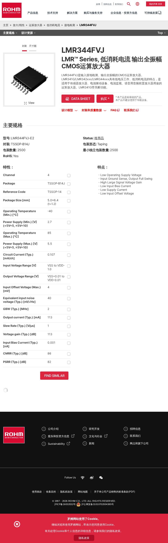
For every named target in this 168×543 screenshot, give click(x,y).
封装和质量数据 (92, 110)
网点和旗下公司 (139, 443)
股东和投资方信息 (58, 436)
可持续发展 (151, 12)
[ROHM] (12, 10)
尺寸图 (32, 45)
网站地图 (83, 491)
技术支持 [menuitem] (52, 12)
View (31, 102)
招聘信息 (107, 4)
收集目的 (51, 491)
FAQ (114, 110)
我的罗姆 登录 (155, 4)
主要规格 (9, 32)
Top (160, 32)
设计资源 (27, 32)
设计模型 (67, 110)
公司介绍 (53, 428)
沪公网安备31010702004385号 (97, 504)
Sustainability (56, 443)
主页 (5, 25)
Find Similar (54, 376)
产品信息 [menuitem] (32, 12)
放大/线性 (19, 25)
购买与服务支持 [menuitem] (93, 12)
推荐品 (99, 138)
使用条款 (37, 491)
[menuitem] (151, 12)
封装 (24, 45)
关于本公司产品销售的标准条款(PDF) (114, 491)
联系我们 (119, 4)
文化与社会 (95, 436)
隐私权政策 (66, 491)
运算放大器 (35, 25)
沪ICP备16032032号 (65, 504)
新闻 (98, 4)
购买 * (105, 99)
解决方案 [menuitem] (72, 12)
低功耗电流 (53, 25)
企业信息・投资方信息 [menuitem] (124, 12)
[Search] (129, 3)
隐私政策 (84, 538)
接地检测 (69, 25)
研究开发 (94, 428)
